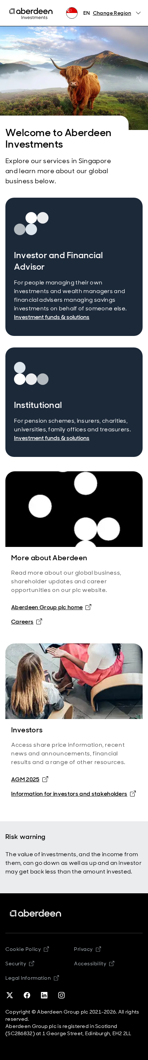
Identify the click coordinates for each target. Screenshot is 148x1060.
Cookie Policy (27, 949)
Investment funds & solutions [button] (51, 317)
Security (19, 963)
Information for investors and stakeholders (69, 794)
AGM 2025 (25, 779)
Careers (22, 621)
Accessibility (94, 963)
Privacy (87, 949)
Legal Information (32, 978)
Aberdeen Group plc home (47, 607)
